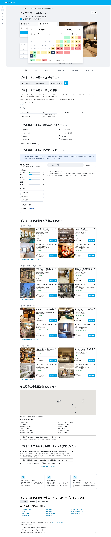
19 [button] (42, 49)
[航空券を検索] (3, 6)
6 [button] (45, 41)
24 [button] (35, 52)
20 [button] (45, 49)
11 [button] (38, 45)
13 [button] (45, 45)
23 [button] (31, 52)
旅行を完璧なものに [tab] (43, 501)
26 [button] (42, 52)
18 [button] (38, 49)
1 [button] (65, 38)
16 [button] (31, 49)
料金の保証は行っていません (58, 522)
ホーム (21, 8)
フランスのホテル (25, 513)
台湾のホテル (49, 509)
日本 (25, 8)
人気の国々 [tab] (24, 501)
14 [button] (49, 45)
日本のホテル (24, 511)
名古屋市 (40, 8)
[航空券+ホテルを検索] (3, 16)
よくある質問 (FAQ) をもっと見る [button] (47, 466)
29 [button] (53, 52)
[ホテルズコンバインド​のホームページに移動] (10, 2)
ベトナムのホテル (75, 513)
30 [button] (31, 56)
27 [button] (45, 52)
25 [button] (38, 52)
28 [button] (49, 52)
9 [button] (31, 45)
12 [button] (42, 45)
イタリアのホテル (25, 515)
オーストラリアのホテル (26, 509)
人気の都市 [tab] (32, 501)
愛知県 (32, 8)
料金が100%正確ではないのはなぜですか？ (33, 532)
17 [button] (35, 49)
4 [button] (38, 41)
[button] (2, 2)
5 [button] (42, 41)
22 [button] (53, 49)
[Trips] (3, 23)
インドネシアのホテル (76, 509)
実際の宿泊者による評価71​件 (33, 19)
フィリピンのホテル (50, 513)
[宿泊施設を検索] (3, 10)
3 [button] (72, 38)
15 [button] (53, 45)
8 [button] (65, 41)
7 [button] (49, 41)
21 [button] (49, 49)
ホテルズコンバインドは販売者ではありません (34, 527)
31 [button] (35, 56)
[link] (30, 259)
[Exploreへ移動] (3, 19)
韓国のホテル (49, 511)
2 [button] (31, 41)
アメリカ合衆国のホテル (77, 511)
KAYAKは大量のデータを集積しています (32, 530)
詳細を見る (53, 240)
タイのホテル (49, 515)
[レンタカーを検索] (3, 13)
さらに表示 (23, 104)
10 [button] (35, 45)
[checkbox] (27, 210)
